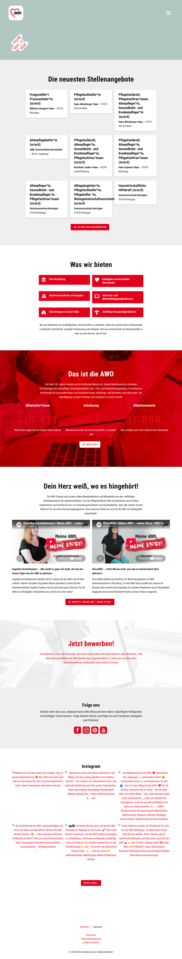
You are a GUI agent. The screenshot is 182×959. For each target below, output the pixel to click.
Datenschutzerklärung (91, 938)
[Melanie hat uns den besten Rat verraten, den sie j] (38, 796)
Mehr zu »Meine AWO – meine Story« (92, 602)
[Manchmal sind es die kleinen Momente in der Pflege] (91, 796)
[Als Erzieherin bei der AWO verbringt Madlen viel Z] (38, 849)
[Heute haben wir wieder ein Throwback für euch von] (144, 849)
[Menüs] (168, 13)
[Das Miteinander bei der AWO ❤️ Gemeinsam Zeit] (144, 796)
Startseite (84, 927)
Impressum (91, 935)
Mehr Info (92, 444)
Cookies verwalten (91, 942)
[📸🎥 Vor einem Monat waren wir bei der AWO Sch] (91, 849)
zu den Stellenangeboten (91, 227)
